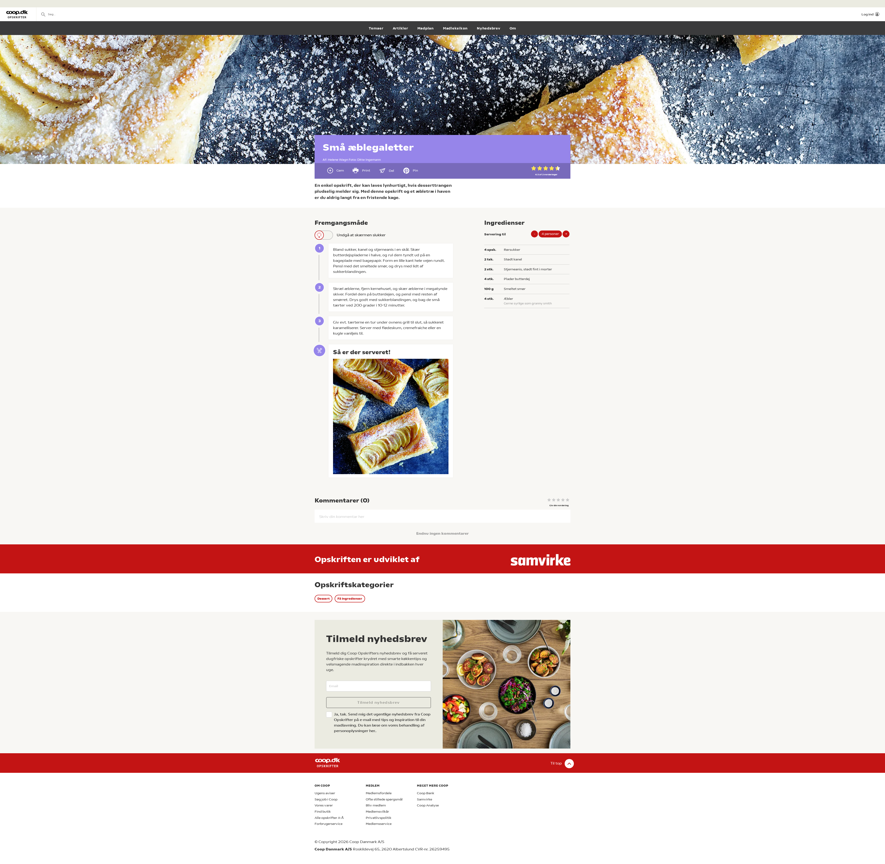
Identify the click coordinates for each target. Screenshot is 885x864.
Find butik (323, 812)
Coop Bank (425, 793)
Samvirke (424, 799)
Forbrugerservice (328, 824)
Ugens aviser (325, 793)
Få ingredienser (349, 598)
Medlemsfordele (379, 793)
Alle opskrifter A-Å (329, 818)
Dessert (323, 598)
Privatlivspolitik (378, 818)
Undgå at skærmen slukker (361, 235)
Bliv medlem (376, 805)
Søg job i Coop (326, 799)
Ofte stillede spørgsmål (384, 799)
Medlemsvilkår (377, 812)
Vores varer (324, 805)
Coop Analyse (428, 805)
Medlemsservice (379, 824)
